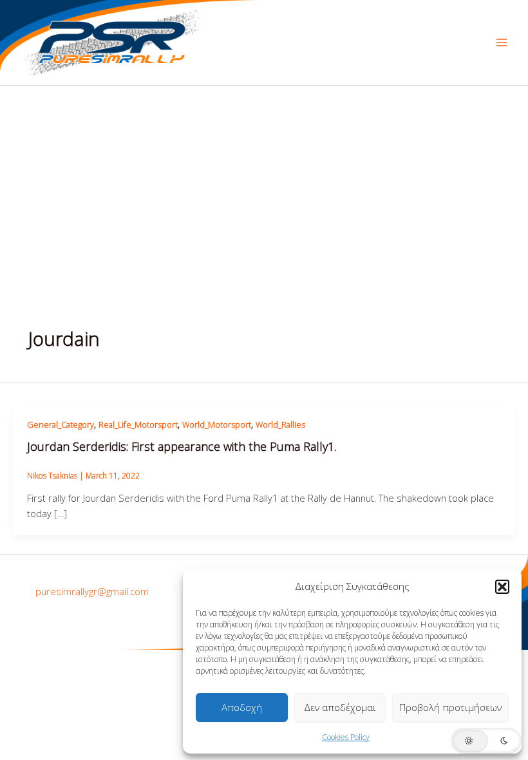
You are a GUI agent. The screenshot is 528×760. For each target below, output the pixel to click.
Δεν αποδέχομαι (340, 707)
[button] (502, 586)
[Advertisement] (264, 182)
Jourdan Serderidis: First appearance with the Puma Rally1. (181, 446)
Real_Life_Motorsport (138, 424)
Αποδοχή (242, 707)
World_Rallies (280, 424)
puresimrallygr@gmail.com (92, 591)
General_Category (60, 424)
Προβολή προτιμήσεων (450, 707)
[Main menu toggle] (501, 42)
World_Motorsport (216, 424)
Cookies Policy (346, 737)
